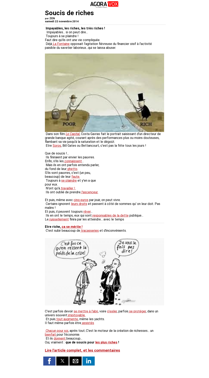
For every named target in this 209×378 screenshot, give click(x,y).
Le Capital (73, 134)
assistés (87, 323)
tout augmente (67, 319)
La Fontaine (61, 44)
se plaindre (69, 180)
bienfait (51, 335)
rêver (87, 212)
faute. (75, 177)
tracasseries (89, 231)
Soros (57, 146)
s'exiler (112, 311)
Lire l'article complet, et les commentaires (82, 350)
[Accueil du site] (104, 7)
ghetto (72, 169)
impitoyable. (76, 315)
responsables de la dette (110, 215)
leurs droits (79, 204)
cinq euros (81, 200)
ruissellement (59, 219)
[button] (49, 361)
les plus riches (106, 342)
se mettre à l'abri (86, 311)
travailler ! (68, 188)
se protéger (137, 311)
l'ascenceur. (89, 192)
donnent (60, 338)
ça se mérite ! (71, 227)
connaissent (73, 161)
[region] (133, 172)
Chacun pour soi (56, 331)
